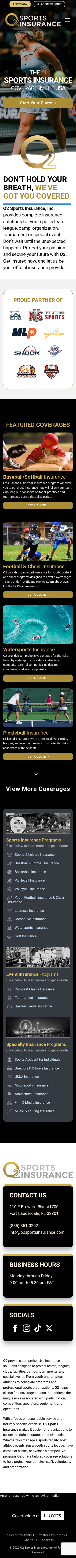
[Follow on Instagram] (26, 1329)
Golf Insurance (26, 936)
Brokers (48, 1540)
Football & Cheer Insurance (20, 586)
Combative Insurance (30, 919)
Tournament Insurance (31, 998)
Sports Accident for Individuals (37, 1059)
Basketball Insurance (30, 872)
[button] (67, 20)
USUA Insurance (27, 1077)
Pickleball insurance (16, 738)
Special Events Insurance (33, 1006)
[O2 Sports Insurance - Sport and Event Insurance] (33, 20)
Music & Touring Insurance (34, 1111)
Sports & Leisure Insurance (34, 855)
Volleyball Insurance (30, 889)
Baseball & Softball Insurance (37, 863)
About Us (30, 1540)
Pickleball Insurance (30, 880)
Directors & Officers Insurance (37, 1068)
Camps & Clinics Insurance (34, 989)
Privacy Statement (20, 1535)
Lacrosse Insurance (29, 911)
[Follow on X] (49, 1329)
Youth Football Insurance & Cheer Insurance (35, 900)
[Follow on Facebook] (15, 1329)
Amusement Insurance (31, 1094)
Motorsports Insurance (31, 1085)
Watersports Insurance (31, 928)
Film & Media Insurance (32, 1103)
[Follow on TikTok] (38, 1329)
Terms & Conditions (53, 1535)
